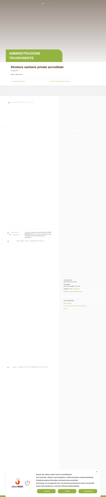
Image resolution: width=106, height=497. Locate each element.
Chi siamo (18, 130)
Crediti (65, 308)
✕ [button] (96, 472)
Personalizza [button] (88, 491)
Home (10, 130)
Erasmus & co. (46, 130)
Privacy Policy (67, 306)
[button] (22, 130)
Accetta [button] (47, 491)
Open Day (65, 130)
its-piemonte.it (15, 234)
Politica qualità (67, 303)
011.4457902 (75, 288)
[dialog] (53, 483)
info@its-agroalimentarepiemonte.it (73, 291)
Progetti (36, 130)
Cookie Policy (76, 306)
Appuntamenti (75, 130)
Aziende (56, 130)
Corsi (27, 130)
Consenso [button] (83, 306)
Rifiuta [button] (67, 491)
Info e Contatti (89, 130)
